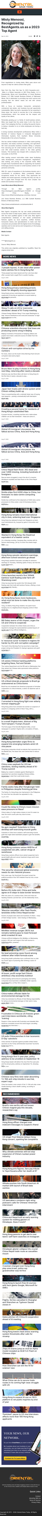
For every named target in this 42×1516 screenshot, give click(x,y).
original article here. (7, 250)
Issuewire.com (34, 90)
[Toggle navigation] (19, 11)
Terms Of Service (35, 1500)
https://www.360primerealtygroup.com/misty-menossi (18, 195)
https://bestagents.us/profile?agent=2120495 (16, 191)
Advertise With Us (35, 1498)
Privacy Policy (36, 1502)
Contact (38, 1496)
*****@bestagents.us (8, 241)
